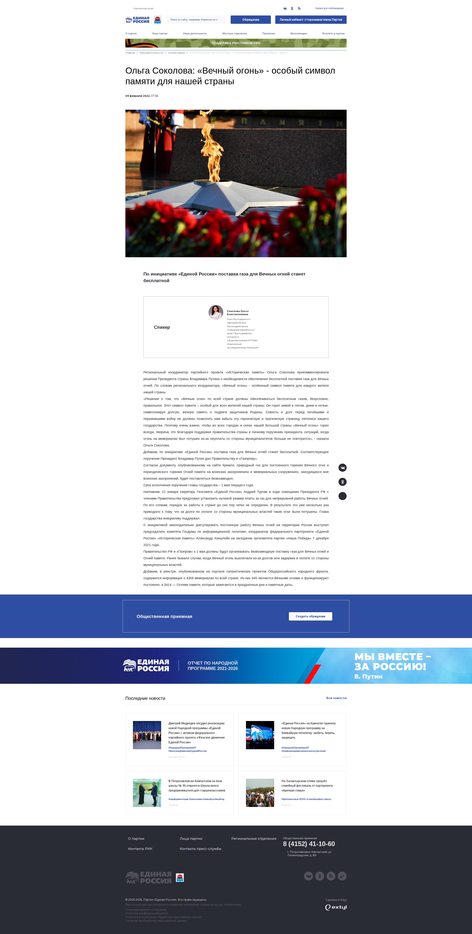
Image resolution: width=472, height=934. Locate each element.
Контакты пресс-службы (200, 849)
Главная (130, 52)
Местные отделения (234, 33)
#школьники (195, 799)
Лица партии (159, 33)
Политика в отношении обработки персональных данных (163, 917)
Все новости (336, 698)
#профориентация (178, 799)
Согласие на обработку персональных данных (156, 920)
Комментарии (176, 52)
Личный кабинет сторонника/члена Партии (311, 19)
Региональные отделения (253, 839)
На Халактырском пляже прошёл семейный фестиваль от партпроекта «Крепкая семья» (307, 785)
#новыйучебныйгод (213, 799)
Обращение (250, 19)
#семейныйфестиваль (318, 799)
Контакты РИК (140, 849)
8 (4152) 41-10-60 (309, 844)
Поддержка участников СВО (236, 43)
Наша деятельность (195, 33)
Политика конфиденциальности (146, 913)
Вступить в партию (333, 33)
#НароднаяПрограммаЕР (182, 747)
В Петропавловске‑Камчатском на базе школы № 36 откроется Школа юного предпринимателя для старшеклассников (197, 785)
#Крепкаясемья (290, 799)
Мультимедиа (298, 33)
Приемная (268, 33)
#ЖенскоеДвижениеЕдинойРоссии (187, 751)
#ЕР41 (302, 799)
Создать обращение (310, 616)
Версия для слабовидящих (329, 8)
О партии (131, 33)
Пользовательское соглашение (146, 909)
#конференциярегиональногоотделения (304, 751)
